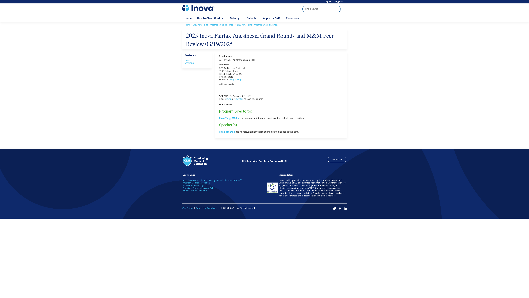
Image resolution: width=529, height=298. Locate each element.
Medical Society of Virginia (195, 185)
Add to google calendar (222, 89)
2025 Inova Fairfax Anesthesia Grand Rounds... (213, 24)
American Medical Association (196, 182)
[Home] (206, 8)
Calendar (252, 18)
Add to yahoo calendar (228, 89)
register (239, 98)
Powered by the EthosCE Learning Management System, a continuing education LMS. (337, 214)
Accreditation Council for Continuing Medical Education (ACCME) (212, 180)
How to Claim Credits (210, 18)
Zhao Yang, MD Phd (229, 118)
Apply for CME (271, 18)
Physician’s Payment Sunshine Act (198, 188)
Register (339, 2)
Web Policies (187, 208)
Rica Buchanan (227, 131)
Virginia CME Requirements (195, 190)
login (229, 98)
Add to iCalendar (234, 89)
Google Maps (236, 79)
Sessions (189, 62)
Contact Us (337, 160)
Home (188, 18)
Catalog (235, 18)
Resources (292, 18)
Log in (328, 2)
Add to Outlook (241, 89)
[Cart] (346, 3)
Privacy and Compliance (207, 208)
